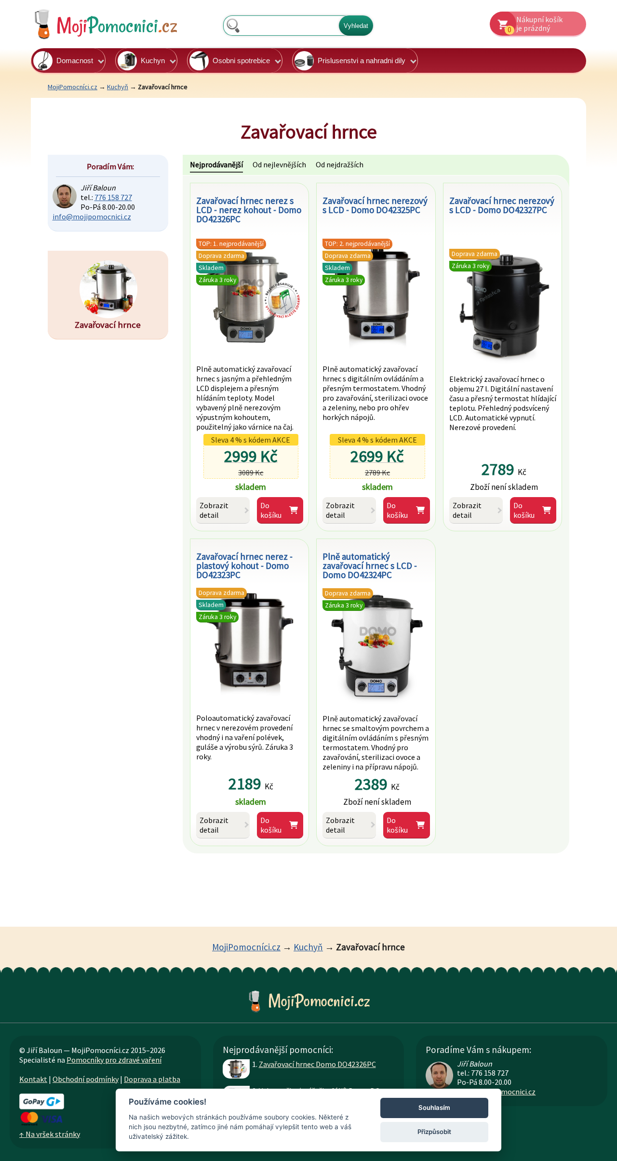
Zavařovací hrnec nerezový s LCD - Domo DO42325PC (375, 205)
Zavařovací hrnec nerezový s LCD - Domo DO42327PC (501, 205)
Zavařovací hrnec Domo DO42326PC (317, 1064)
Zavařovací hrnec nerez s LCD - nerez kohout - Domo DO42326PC (248, 210)
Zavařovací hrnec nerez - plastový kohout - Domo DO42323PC (244, 565)
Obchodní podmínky (86, 1079)
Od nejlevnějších (279, 164)
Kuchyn (153, 60)
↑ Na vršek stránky (49, 1134)
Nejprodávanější (216, 164)
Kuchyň (117, 86)
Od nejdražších (339, 164)
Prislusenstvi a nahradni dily (361, 60)
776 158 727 (113, 197)
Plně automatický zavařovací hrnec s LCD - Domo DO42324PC (369, 565)
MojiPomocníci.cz (72, 86)
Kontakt (33, 1079)
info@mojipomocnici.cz (92, 216)
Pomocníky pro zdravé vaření (114, 1060)
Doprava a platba (152, 1079)
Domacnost (74, 60)
